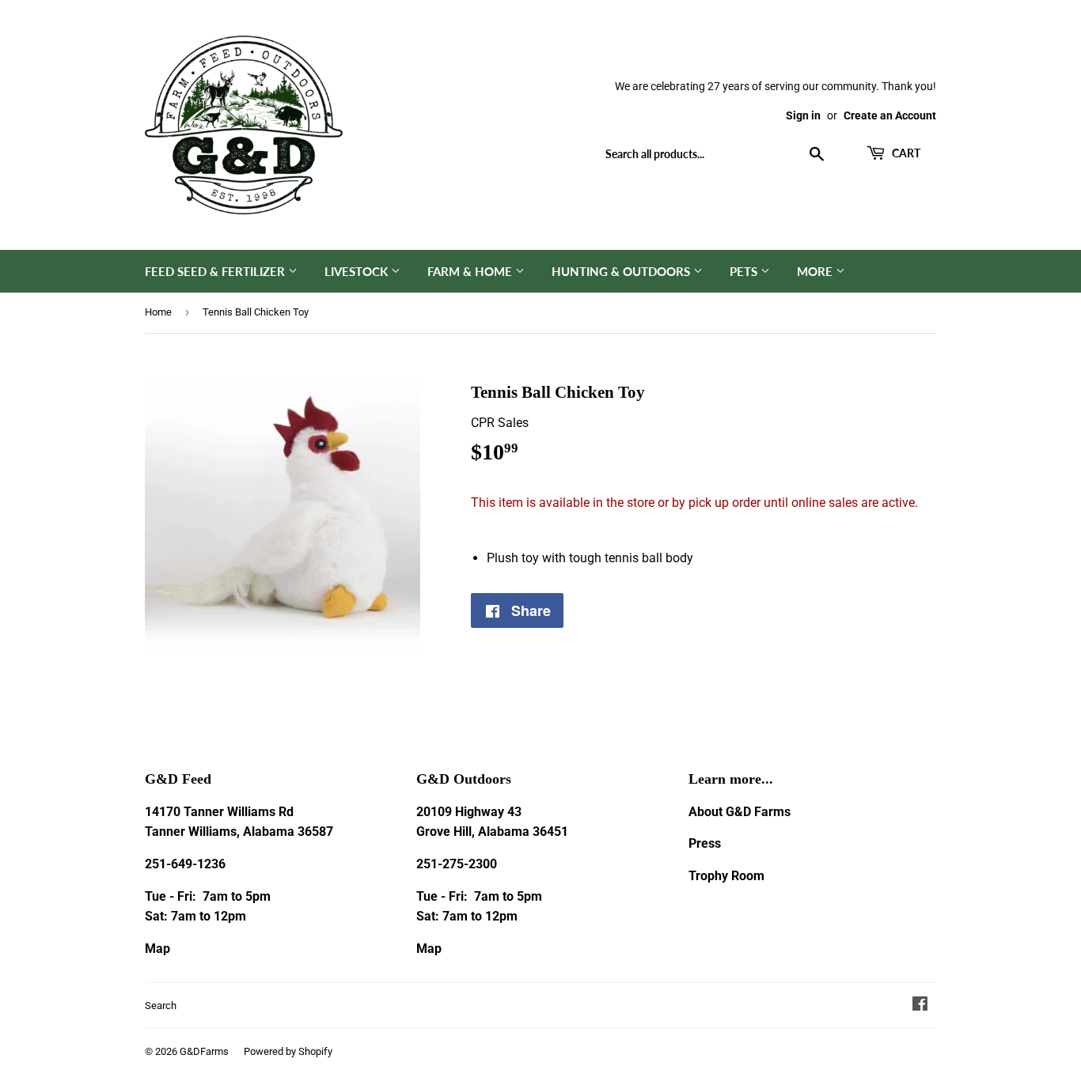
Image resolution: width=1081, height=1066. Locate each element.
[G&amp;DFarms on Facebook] (920, 1005)
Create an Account (890, 115)
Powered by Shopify (288, 1051)
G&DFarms (204, 1051)
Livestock (357, 271)
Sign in (803, 115)
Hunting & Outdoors (622, 271)
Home (158, 312)
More (816, 271)
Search (160, 1005)
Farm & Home (471, 271)
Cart (904, 153)
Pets (745, 271)
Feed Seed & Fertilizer (216, 271)
